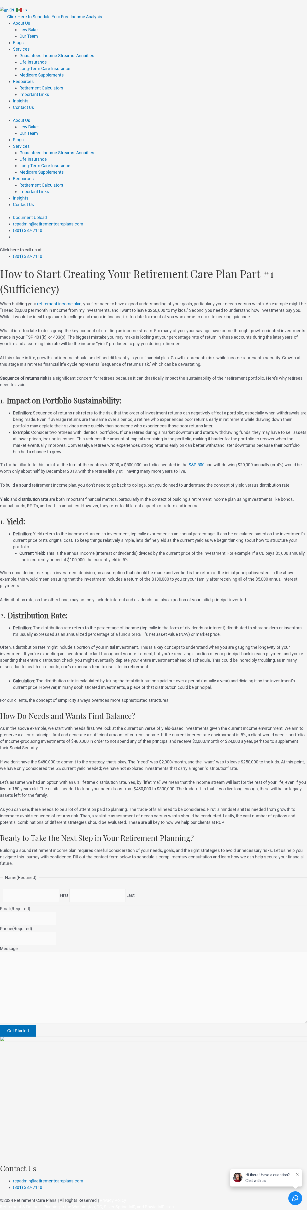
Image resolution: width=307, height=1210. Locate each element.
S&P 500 (197, 464)
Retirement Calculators (41, 87)
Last (130, 895)
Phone (16, 928)
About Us (21, 23)
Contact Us (23, 107)
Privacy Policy (113, 1200)
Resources (23, 81)
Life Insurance (33, 62)
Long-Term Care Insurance (44, 68)
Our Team (28, 36)
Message (9, 948)
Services (21, 49)
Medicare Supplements (41, 74)
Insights (21, 100)
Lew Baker (29, 29)
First (64, 895)
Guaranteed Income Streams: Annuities (56, 55)
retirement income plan (59, 303)
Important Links (34, 94)
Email (15, 908)
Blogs (18, 42)
